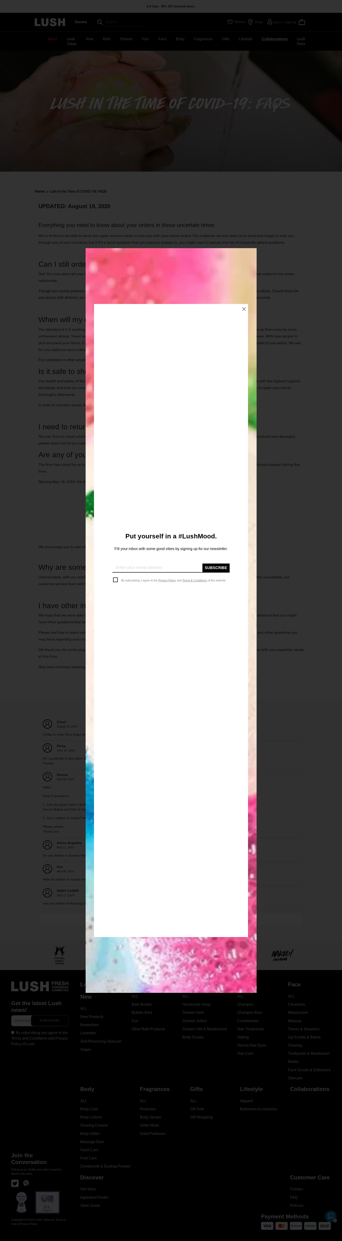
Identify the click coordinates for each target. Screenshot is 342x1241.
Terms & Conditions (194, 580)
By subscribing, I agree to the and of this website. (173, 580)
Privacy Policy (167, 580)
